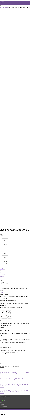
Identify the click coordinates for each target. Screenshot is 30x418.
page (5, 345)
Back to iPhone (2, 8)
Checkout (2, 412)
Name (1, 363)
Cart (1, 2)
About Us (2, 403)
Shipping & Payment (2, 292)
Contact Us (2, 404)
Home (0, 7)
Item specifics (3, 274)
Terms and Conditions (4, 406)
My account (2, 1)
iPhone (8, 7)
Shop (2, 7)
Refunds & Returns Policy (4, 405)
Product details (3, 273)
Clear (2, 268)
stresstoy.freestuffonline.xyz (17, 343)
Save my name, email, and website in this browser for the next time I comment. (10, 366)
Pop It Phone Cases (5, 7)
